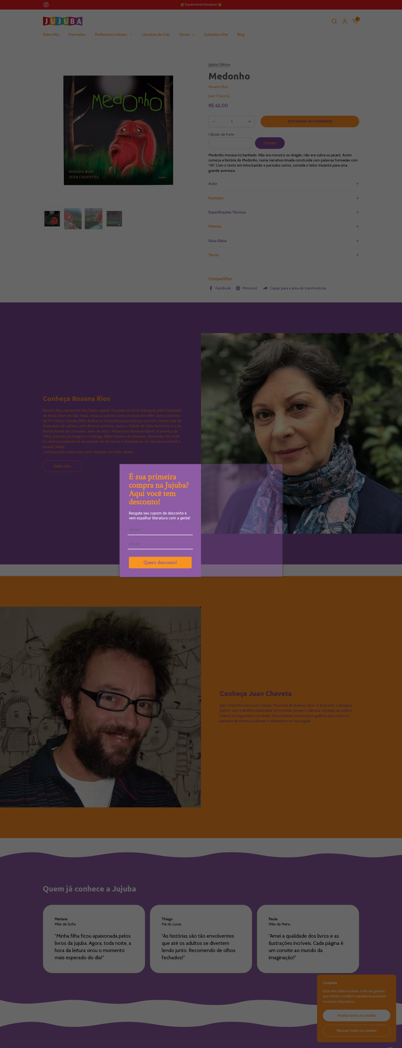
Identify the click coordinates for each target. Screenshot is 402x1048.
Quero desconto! (160, 562)
